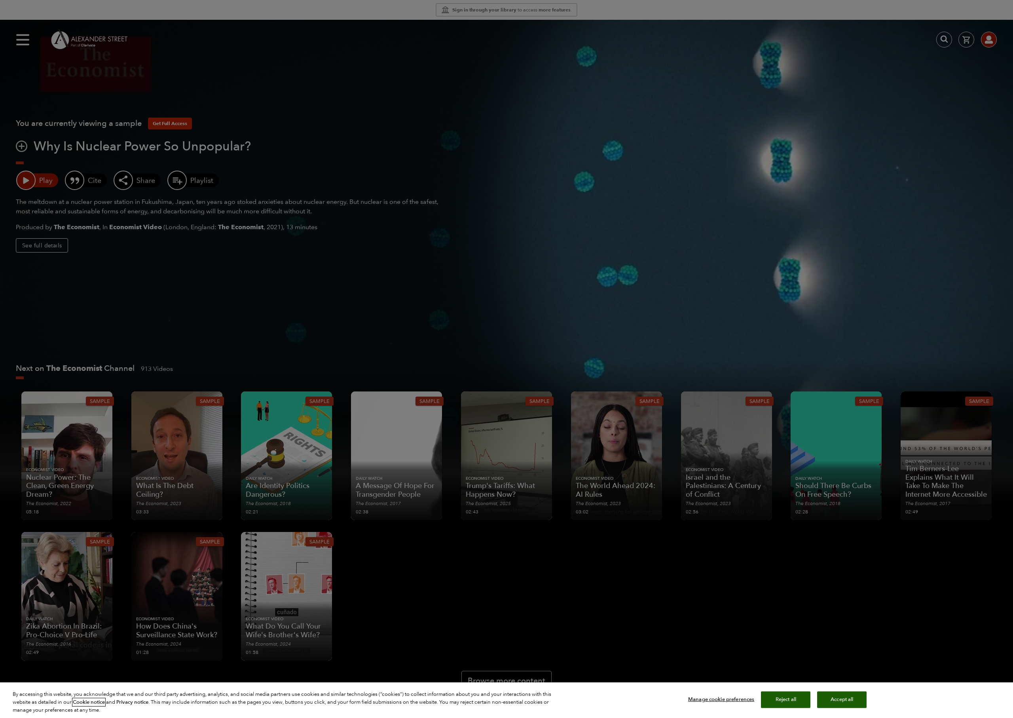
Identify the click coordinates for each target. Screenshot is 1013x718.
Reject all (786, 699)
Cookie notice (89, 702)
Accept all (842, 699)
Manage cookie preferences (721, 699)
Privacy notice (132, 702)
